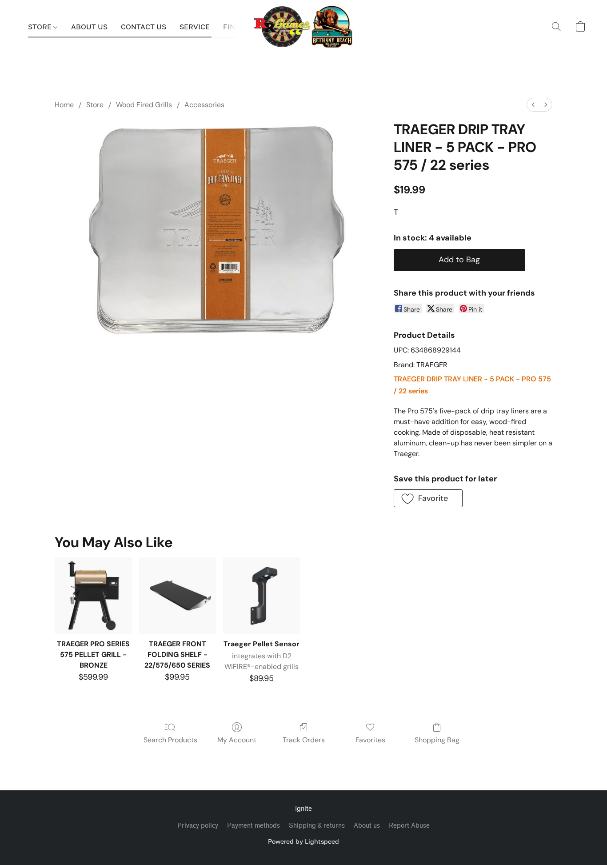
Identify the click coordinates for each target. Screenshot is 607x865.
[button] (303, 26)
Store (95, 104)
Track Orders (304, 740)
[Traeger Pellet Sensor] (261, 595)
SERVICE (195, 26)
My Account (236, 740)
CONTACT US (143, 26)
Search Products (170, 740)
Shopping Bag (437, 740)
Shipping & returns (317, 825)
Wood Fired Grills (144, 104)
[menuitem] (533, 104)
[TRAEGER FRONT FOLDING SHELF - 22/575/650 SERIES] (177, 595)
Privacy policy (197, 825)
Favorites (370, 740)
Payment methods (253, 825)
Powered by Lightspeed (303, 841)
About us (367, 825)
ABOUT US (89, 26)
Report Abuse (409, 825)
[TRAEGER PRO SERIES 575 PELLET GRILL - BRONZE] (93, 595)
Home (64, 104)
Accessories (204, 104)
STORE (40, 26)
